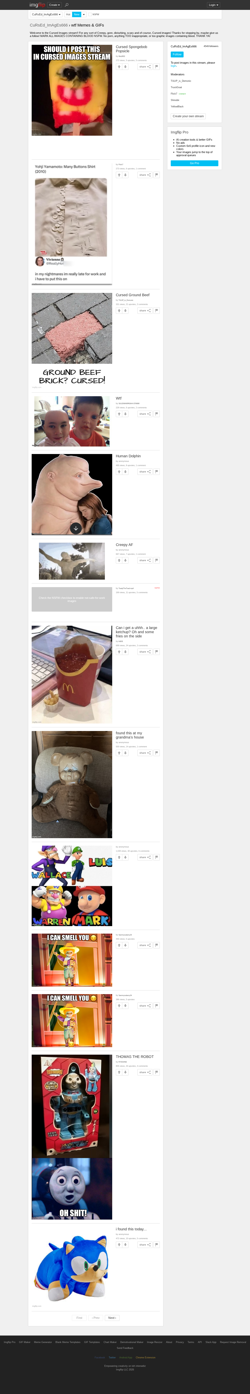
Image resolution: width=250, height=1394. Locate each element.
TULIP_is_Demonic (181, 81)
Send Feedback (125, 1348)
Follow (177, 54)
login (173, 65)
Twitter (112, 1357)
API (200, 1342)
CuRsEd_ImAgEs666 (45, 14)
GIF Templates (92, 1342)
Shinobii (175, 100)
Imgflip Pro (9, 1342)
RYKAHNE (123, 1062)
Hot (68, 14)
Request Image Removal (233, 1342)
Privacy (180, 1342)
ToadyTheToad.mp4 (126, 588)
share (142, 66)
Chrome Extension (145, 1357)
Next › (112, 1317)
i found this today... (131, 1229)
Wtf (119, 398)
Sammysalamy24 (125, 935)
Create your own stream (188, 116)
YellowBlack (177, 106)
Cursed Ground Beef (133, 295)
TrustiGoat (176, 87)
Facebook (100, 1357)
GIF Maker (24, 1342)
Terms (191, 1342)
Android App (125, 1357)
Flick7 (178, 93)
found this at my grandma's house (130, 735)
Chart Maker (110, 1342)
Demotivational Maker (131, 1342)
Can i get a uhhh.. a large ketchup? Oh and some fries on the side (136, 632)
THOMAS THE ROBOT (135, 1057)
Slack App (211, 1342)
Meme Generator (43, 1342)
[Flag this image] (156, 66)
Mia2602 (122, 56)
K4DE (121, 641)
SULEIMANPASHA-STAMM (129, 403)
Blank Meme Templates (68, 1342)
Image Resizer (154, 1342)
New (76, 14)
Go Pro (194, 163)
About (169, 1342)
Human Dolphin (128, 456)
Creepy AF (124, 545)
